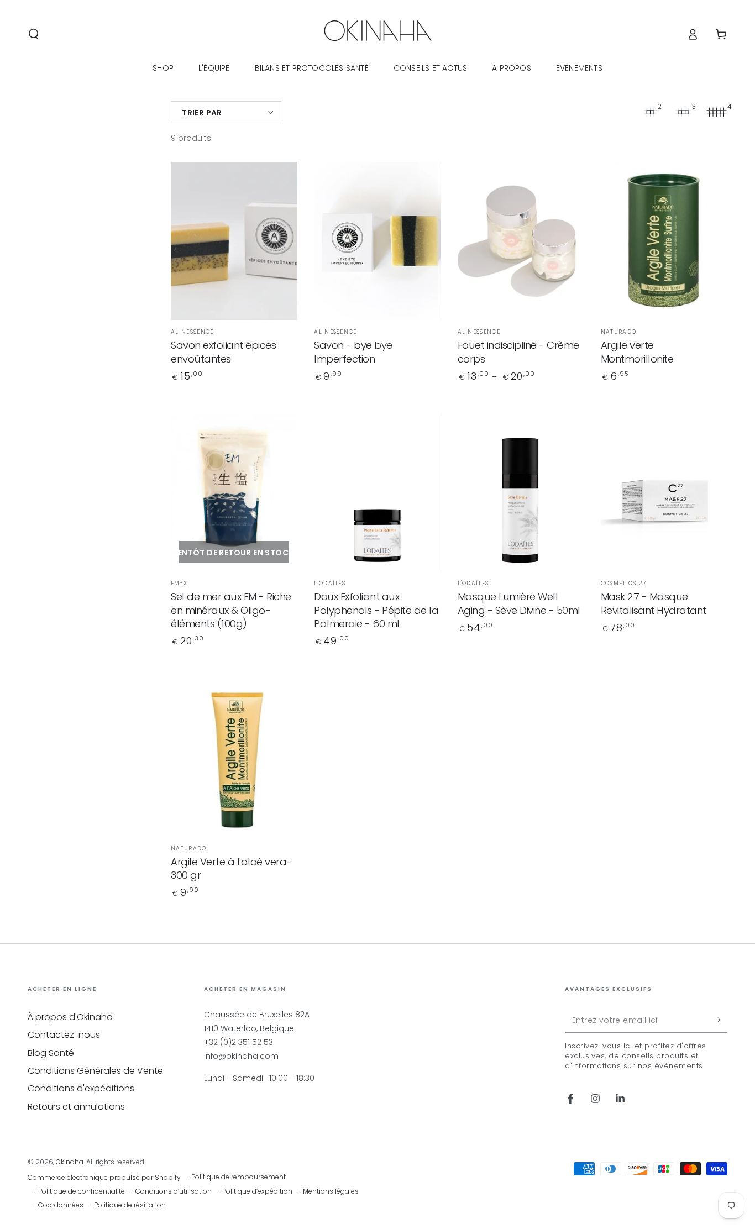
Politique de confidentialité (81, 1191)
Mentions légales (331, 1191)
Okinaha (69, 1162)
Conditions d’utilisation (173, 1191)
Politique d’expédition (257, 1191)
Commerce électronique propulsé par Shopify (104, 1177)
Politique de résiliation (130, 1205)
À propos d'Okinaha (70, 1017)
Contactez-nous (64, 1034)
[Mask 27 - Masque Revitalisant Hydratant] (664, 492)
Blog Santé (51, 1053)
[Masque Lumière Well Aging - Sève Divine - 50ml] (521, 492)
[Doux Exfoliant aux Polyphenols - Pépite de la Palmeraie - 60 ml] (377, 492)
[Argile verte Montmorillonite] (664, 241)
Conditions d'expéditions (81, 1088)
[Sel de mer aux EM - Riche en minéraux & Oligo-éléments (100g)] (234, 492)
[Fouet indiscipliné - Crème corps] (521, 241)
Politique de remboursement (238, 1177)
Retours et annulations (76, 1106)
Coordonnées (60, 1205)
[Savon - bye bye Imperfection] (377, 241)
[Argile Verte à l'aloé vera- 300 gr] (234, 757)
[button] (33, 34)
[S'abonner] (721, 1020)
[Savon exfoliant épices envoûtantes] (234, 241)
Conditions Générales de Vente (95, 1070)
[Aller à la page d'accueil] (378, 34)
